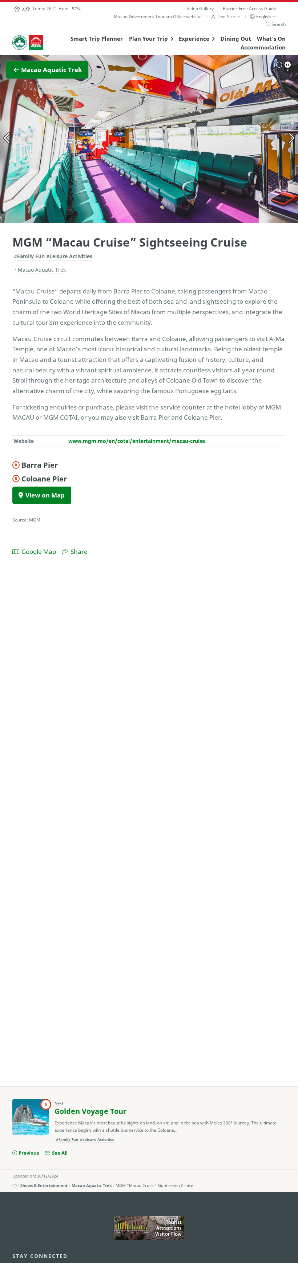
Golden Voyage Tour (90, 1111)
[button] (226, 16)
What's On (271, 38)
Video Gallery (200, 8)
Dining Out (236, 38)
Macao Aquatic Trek (92, 1185)
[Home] (14, 1185)
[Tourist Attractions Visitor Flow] (149, 1227)
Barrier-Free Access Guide (249, 8)
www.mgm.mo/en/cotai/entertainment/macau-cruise (136, 440)
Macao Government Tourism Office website (158, 16)
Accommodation (263, 47)
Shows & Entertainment (44, 1185)
